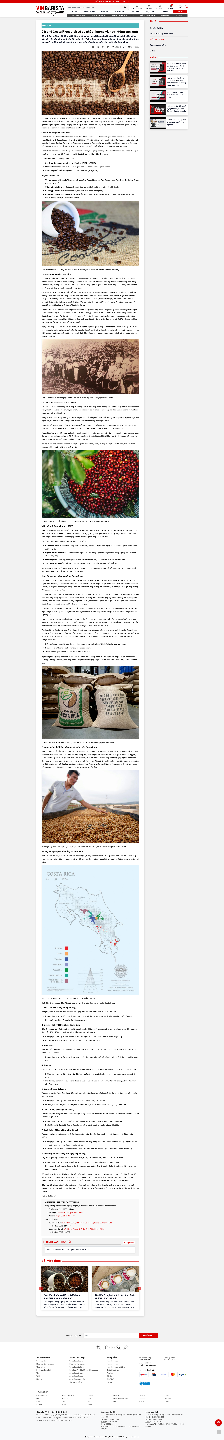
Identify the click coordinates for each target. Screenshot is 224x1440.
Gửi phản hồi (129, 1243)
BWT (89, 1401)
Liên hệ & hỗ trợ (147, 1364)
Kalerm (39, 1398)
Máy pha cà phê (78, 15)
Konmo (64, 1404)
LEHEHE (142, 1398)
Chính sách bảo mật (75, 1376)
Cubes (167, 1401)
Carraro (142, 1395)
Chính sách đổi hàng (75, 1373)
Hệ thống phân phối (43, 1370)
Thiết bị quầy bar (146, 15)
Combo (165, 12)
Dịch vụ (104, 12)
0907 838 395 (159, 1417)
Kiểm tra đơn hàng (75, 1382)
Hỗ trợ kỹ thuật (169, 1359)
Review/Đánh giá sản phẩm (161, 34)
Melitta (116, 1395)
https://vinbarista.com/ (65, 1216)
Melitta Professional (120, 1398)
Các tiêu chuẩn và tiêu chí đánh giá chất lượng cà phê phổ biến (62, 1296)
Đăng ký (149, 1335)
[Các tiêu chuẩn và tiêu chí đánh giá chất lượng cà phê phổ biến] (64, 1279)
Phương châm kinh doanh (45, 1364)
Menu (48, 25)
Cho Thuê (135, 12)
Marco (115, 1401)
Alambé (39, 1404)
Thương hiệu (89, 12)
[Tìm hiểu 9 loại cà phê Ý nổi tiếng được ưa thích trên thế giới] (115, 1279)
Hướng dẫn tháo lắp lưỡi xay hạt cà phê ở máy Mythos (176, 122)
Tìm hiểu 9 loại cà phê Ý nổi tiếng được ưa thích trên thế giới (115, 1296)
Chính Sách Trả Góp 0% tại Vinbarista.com (83, 1370)
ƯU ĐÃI (180, 12)
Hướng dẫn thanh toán (76, 1364)
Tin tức (74, 12)
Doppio (90, 1404)
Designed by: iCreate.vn (131, 1437)
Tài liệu (38, 1376)
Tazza (167, 1395)
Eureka (90, 1395)
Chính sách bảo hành (76, 1367)
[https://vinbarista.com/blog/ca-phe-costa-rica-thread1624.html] (107, 47)
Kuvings (142, 1401)
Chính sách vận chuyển (76, 1361)
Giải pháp (119, 12)
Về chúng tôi (41, 1361)
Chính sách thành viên (76, 1379)
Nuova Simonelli (42, 1395)
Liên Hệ (39, 1379)
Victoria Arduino (68, 1395)
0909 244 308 (112, 1422)
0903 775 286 (157, 1419)
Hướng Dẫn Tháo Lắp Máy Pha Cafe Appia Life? (175, 94)
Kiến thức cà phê (157, 39)
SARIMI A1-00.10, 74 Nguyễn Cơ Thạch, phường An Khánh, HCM (87, 1223)
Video (152, 51)
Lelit (63, 1401)
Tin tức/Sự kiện (156, 28)
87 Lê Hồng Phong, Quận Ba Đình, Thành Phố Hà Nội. (84, 1229)
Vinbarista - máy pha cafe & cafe (69, 1213)
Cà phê (178, 15)
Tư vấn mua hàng (145, 1359)
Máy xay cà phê (98, 15)
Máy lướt (150, 12)
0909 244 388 (114, 1419)
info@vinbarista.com (65, 1420)
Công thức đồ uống (158, 45)
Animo (38, 1401)
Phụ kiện (164, 15)
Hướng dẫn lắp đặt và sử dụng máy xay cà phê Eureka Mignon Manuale (176, 108)
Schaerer (168, 1398)
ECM (89, 1398)
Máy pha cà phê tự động (122, 15)
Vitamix (65, 1398)
